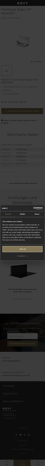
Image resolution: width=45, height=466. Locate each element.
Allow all (22, 249)
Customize (21, 256)
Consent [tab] (8, 214)
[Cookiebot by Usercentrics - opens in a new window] (33, 208)
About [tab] (37, 214)
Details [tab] (22, 214)
